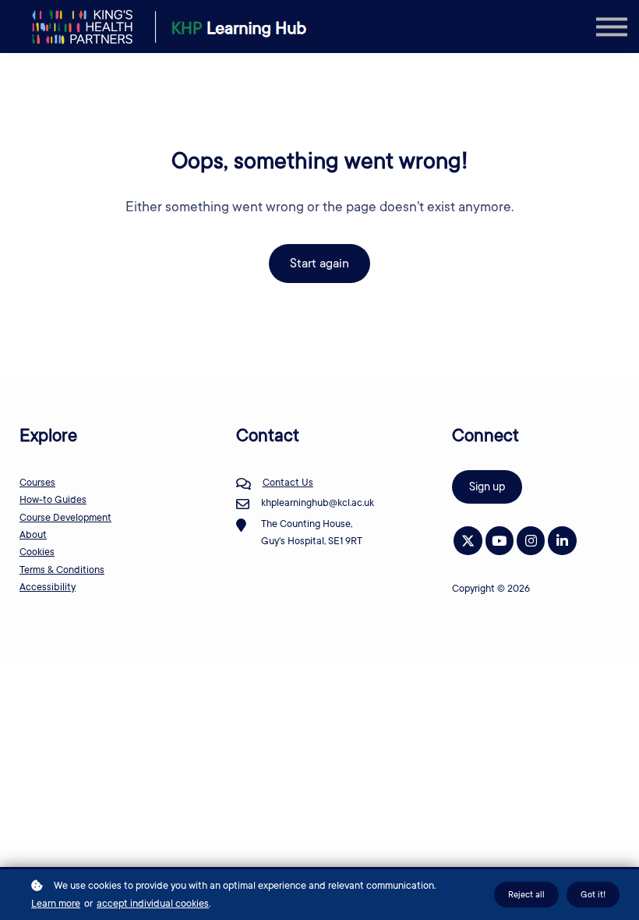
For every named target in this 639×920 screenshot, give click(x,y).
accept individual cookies (153, 903)
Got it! (593, 895)
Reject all (526, 895)
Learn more (55, 903)
